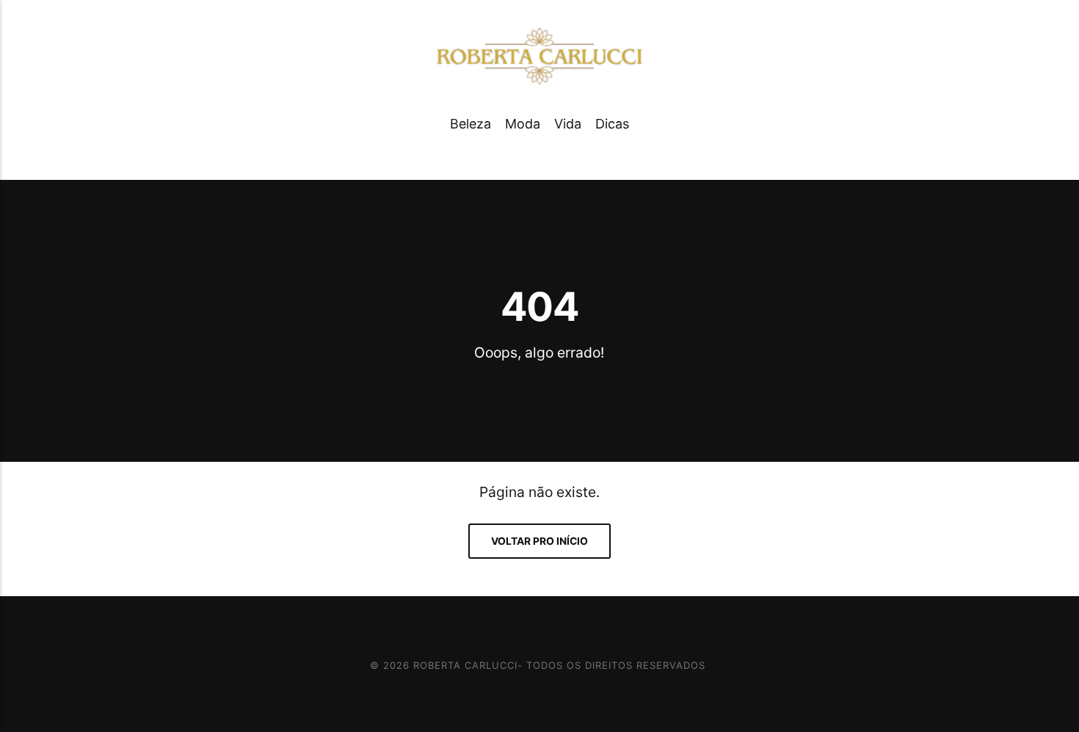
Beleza (470, 123)
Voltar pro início (539, 541)
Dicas (612, 123)
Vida (567, 123)
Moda (522, 123)
